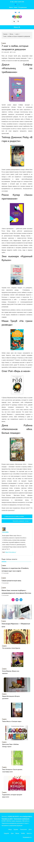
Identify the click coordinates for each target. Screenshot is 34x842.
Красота (29, 833)
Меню (16, 27)
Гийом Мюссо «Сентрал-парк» (11, 721)
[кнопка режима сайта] (14, 21)
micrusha (5, 532)
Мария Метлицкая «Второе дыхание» (11, 697)
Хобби (23, 833)
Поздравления (22, 7)
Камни (15, 7)
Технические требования (21, 819)
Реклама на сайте (7, 819)
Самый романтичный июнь (11, 581)
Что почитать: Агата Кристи (11, 648)
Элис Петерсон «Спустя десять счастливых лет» (12, 771)
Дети (30, 829)
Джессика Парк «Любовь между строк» (10, 745)
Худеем (16, 829)
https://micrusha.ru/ (10, 552)
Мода (10, 829)
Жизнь (17, 833)
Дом (12, 833)
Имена (11, 7)
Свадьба (6, 833)
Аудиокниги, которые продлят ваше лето (12, 796)
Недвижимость (27, 837)
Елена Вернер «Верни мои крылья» (10, 672)
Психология (23, 829)
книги (4, 43)
